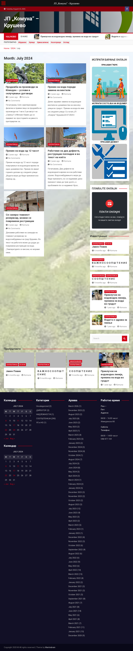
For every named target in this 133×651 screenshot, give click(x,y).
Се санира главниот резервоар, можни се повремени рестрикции (20, 218)
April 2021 (72, 619)
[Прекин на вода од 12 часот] (24, 137)
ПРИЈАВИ (109, 92)
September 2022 (75, 549)
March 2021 (73, 623)
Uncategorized (98, 276)
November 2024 (75, 451)
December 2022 (75, 537)
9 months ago (100, 266)
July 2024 (72, 463)
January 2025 (74, 443)
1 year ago (111, 307)
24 (14, 430)
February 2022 (74, 578)
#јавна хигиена (42, 42)
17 (14, 425)
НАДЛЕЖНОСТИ (43, 414)
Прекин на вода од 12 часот (22, 150)
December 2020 (75, 635)
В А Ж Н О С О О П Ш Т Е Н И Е (109, 262)
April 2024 (72, 476)
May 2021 (72, 615)
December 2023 (75, 492)
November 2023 (75, 496)
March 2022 (73, 574)
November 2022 (75, 541)
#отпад (66, 42)
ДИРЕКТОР (41, 410)
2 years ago (13, 97)
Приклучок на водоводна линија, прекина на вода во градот (115, 299)
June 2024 (72, 468)
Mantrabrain (50, 647)
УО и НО (108, 244)
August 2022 (73, 553)
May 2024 (72, 472)
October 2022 (74, 545)
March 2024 (73, 480)
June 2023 (72, 512)
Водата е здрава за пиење (115, 321)
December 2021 (75, 586)
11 (18, 421)
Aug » (12, 438)
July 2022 (72, 558)
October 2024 (74, 455)
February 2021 (74, 627)
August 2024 (73, 459)
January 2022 (74, 582)
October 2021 (74, 594)
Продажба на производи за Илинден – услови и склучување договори (22, 90)
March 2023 (73, 525)
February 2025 (74, 439)
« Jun (6, 438)
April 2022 (72, 570)
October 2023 (74, 500)
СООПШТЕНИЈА (12, 80)
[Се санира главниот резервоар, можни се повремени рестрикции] (24, 201)
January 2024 (74, 488)
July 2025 (72, 418)
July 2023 (72, 508)
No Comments (14, 101)
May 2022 (72, 566)
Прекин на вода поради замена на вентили (62, 88)
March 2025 (73, 435)
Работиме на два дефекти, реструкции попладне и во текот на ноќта (64, 154)
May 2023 (72, 517)
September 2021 (75, 599)
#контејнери (56, 42)
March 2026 (73, 406)
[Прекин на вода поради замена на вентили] (66, 73)
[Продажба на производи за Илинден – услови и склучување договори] (24, 73)
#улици (32, 42)
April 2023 (72, 521)
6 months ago (100, 251)
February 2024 (74, 484)
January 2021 (74, 631)
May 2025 (72, 427)
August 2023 (73, 504)
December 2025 (75, 410)
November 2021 (75, 590)
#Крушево (22, 42)
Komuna (25, 97)
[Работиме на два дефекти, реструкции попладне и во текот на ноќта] (66, 137)
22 (6, 430)
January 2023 (74, 533)
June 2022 (72, 562)
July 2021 (72, 607)
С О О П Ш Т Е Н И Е (103, 278)
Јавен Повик (99, 246)
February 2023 (74, 529)
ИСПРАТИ (109, 131)
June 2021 (72, 611)
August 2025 (73, 414)
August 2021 (73, 603)
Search (124, 338)
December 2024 (75, 447)
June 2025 (72, 422)
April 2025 (72, 431)
